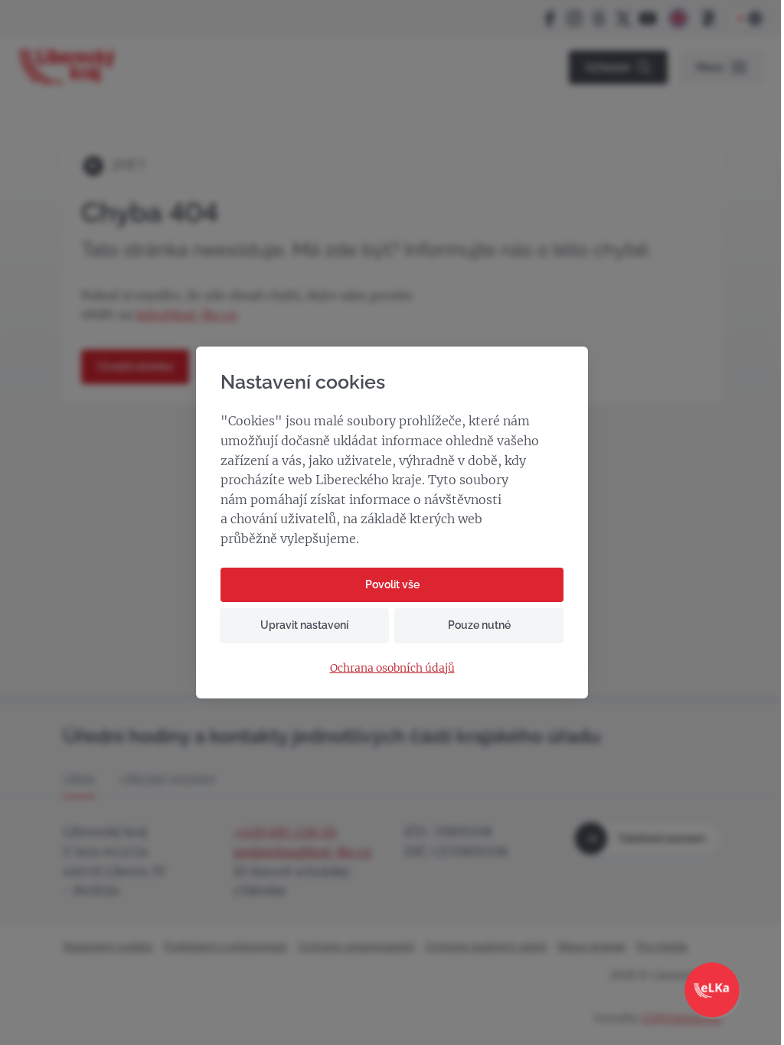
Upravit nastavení (304, 625)
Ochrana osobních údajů (392, 668)
